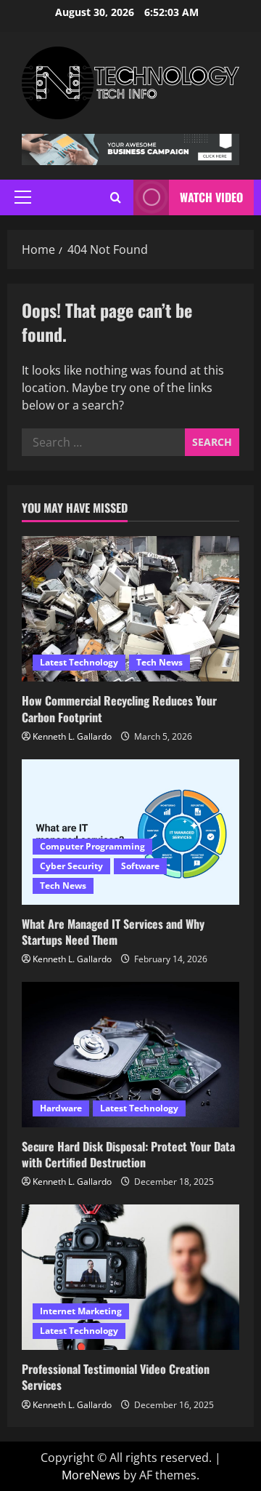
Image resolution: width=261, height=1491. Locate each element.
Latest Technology (79, 662)
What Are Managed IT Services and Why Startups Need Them (113, 931)
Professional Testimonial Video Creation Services (116, 1377)
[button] (22, 197)
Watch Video (211, 197)
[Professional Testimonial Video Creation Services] (130, 1277)
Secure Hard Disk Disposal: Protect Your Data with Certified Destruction (128, 1154)
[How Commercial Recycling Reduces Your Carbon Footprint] (130, 608)
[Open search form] (115, 197)
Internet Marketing (81, 1311)
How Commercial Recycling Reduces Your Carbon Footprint (119, 708)
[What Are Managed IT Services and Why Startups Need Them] (130, 832)
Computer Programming (92, 846)
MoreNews (91, 1475)
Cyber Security (71, 866)
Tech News (159, 662)
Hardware (61, 1108)
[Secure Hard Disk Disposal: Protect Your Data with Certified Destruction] (130, 1054)
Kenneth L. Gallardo (72, 736)
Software (140, 866)
